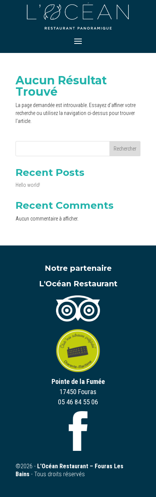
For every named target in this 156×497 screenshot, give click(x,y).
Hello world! (28, 185)
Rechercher (125, 149)
